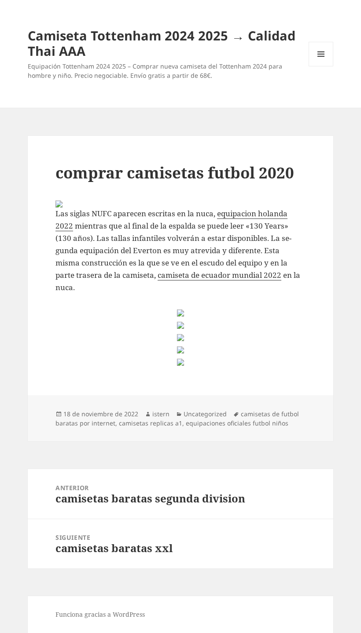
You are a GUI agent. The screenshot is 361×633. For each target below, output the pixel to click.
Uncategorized (205, 414)
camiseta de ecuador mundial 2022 (219, 275)
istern (160, 414)
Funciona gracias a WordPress (100, 614)
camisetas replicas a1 (150, 423)
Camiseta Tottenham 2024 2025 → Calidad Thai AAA (161, 43)
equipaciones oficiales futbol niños (237, 423)
